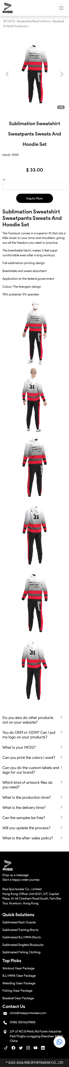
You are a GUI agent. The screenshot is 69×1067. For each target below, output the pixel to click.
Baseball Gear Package (18, 998)
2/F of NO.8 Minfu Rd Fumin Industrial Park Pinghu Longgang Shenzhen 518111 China (36, 1036)
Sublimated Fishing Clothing (21, 952)
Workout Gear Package (18, 968)
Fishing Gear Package (17, 990)
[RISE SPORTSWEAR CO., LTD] (7, 7)
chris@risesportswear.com (28, 1013)
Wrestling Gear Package (18, 983)
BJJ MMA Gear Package (19, 975)
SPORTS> (9, 21)
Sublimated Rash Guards (19, 922)
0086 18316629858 (22, 1022)
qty (4, 179)
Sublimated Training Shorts (20, 930)
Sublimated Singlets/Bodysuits (23, 945)
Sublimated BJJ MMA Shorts (21, 937)
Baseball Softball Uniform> (34, 21)
